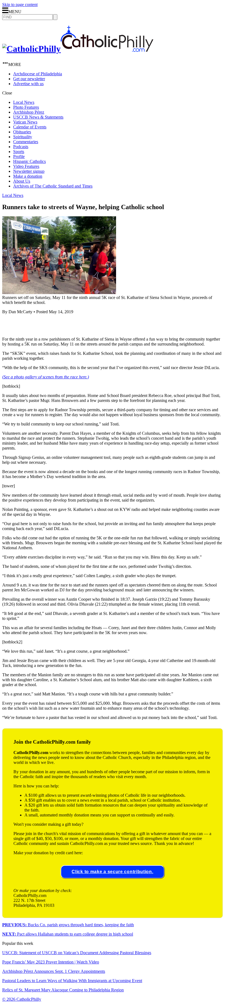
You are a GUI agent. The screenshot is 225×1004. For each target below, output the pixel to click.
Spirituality (22, 136)
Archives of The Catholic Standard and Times (52, 186)
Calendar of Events (29, 127)
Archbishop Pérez (28, 112)
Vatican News (25, 122)
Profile (19, 156)
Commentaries (25, 141)
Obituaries (22, 132)
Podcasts (20, 146)
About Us (21, 181)
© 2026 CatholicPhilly (21, 999)
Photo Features (26, 107)
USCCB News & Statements (38, 117)
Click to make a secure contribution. (112, 871)
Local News (23, 102)
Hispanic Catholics (29, 161)
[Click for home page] (77, 49)
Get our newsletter (29, 78)
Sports (18, 151)
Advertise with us (28, 83)
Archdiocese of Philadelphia (37, 73)
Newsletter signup (28, 171)
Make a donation (27, 176)
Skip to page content (20, 4)
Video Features (26, 166)
